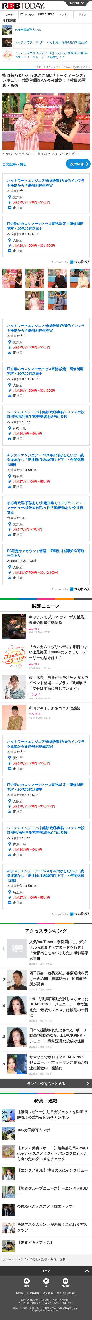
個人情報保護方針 (67, 1293)
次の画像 (77, 163)
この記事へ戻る (14, 164)
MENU (74, 3)
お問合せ (21, 1293)
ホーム (9, 14)
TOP (46, 1271)
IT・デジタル (27, 14)
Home (26, 1286)
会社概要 (48, 1293)
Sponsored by (60, 262)
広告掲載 (34, 1293)
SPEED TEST (46, 14)
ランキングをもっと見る (46, 1083)
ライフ (82, 14)
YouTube (65, 1286)
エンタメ (64, 14)
